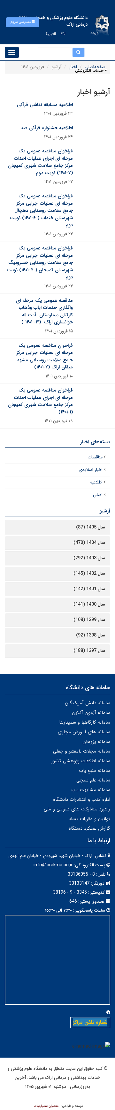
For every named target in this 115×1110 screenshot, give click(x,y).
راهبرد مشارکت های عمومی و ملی (77, 809)
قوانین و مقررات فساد (89, 819)
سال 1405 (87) (90, 527)
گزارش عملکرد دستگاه (89, 828)
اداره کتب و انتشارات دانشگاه (81, 799)
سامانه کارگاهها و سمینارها (84, 722)
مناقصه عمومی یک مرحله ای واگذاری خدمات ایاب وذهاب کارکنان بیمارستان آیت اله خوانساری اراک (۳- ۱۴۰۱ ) (44, 311)
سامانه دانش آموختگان (87, 703)
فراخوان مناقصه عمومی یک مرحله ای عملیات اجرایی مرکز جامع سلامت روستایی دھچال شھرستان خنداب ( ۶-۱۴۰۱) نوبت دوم (41, 210)
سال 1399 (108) (89, 619)
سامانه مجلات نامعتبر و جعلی (81, 751)
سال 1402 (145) (89, 573)
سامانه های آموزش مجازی (84, 732)
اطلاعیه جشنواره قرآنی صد (47, 128)
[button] (22, 22)
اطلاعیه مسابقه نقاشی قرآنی (45, 105)
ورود (94, 32)
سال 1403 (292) (89, 558)
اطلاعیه (96, 482)
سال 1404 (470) (89, 542)
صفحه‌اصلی (95, 66)
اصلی (98, 494)
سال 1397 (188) (89, 650)
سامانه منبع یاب (94, 770)
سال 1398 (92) (90, 635)
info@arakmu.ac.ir (53, 865)
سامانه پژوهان (96, 741)
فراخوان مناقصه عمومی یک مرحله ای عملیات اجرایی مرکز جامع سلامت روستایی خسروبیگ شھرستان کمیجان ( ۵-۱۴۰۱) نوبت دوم (40, 262)
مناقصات (95, 457)
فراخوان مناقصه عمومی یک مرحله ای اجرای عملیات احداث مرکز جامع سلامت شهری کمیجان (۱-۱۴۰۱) (40, 401)
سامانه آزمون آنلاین (91, 713)
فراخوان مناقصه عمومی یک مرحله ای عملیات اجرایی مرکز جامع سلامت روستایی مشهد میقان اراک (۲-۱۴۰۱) (44, 356)
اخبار (73, 66)
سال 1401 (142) (89, 588)
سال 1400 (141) (89, 604)
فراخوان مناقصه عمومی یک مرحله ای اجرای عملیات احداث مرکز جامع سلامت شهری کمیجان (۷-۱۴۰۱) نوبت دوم (40, 162)
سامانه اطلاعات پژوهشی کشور (80, 761)
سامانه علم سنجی (93, 780)
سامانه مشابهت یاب (90, 790)
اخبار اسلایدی (91, 469)
